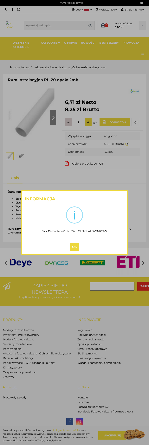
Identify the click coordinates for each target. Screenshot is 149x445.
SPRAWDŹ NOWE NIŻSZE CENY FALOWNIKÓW (74, 231)
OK (74, 247)
